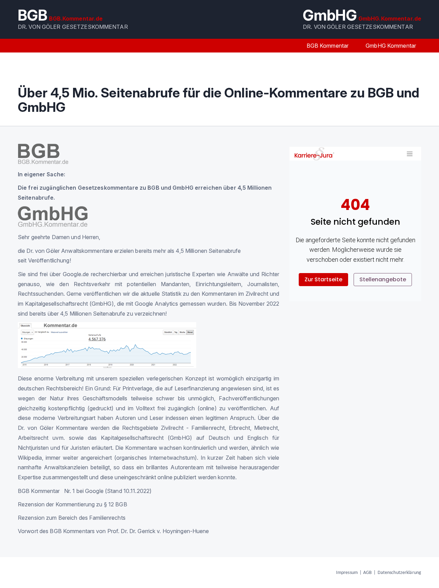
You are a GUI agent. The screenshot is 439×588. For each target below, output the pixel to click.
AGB (367, 572)
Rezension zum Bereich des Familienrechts (72, 517)
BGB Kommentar (328, 45)
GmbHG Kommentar (391, 45)
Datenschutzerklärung (399, 572)
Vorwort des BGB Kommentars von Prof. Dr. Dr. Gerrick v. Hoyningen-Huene (113, 531)
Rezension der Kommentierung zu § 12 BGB (72, 504)
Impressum (347, 572)
